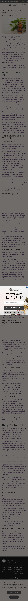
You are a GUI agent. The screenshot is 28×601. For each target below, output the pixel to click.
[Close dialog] (26, 287)
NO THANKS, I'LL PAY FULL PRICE (14, 312)
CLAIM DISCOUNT (14, 308)
